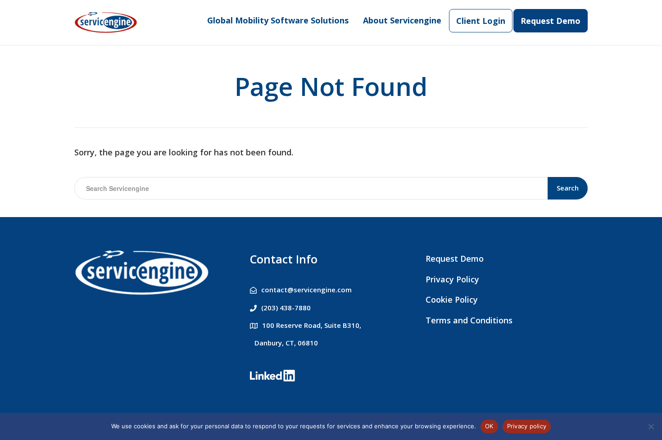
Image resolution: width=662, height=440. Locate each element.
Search (568, 187)
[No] (650, 426)
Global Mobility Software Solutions (278, 20)
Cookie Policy (452, 299)
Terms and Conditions (469, 320)
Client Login (480, 20)
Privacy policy (527, 426)
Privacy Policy (452, 279)
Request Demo (550, 20)
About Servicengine (402, 20)
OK (489, 426)
